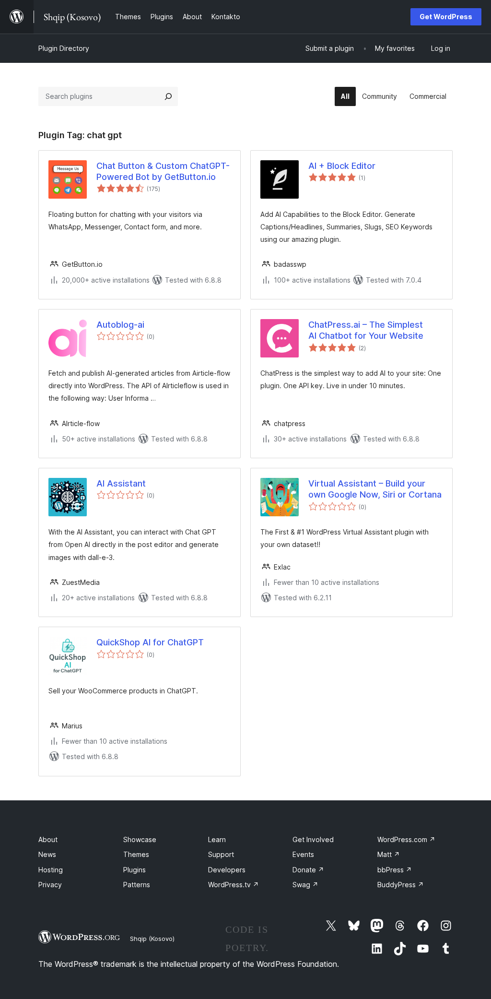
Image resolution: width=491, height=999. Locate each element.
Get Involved (313, 839)
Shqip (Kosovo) (152, 938)
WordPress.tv (233, 884)
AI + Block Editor (341, 166)
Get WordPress (446, 16)
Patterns (136, 884)
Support (221, 854)
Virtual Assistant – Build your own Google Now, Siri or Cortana (375, 489)
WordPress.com (406, 839)
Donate (308, 870)
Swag (305, 884)
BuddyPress (400, 884)
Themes (136, 854)
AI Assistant (121, 483)
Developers (227, 870)
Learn (217, 839)
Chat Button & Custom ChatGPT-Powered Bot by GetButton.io (163, 171)
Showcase (139, 839)
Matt (388, 854)
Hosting (50, 870)
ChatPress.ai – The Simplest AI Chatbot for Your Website (365, 330)
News (47, 854)
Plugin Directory (63, 48)
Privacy (50, 884)
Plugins (134, 870)
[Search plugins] (168, 96)
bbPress (394, 870)
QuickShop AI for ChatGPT (150, 642)
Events (303, 854)
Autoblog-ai (120, 325)
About (48, 839)
